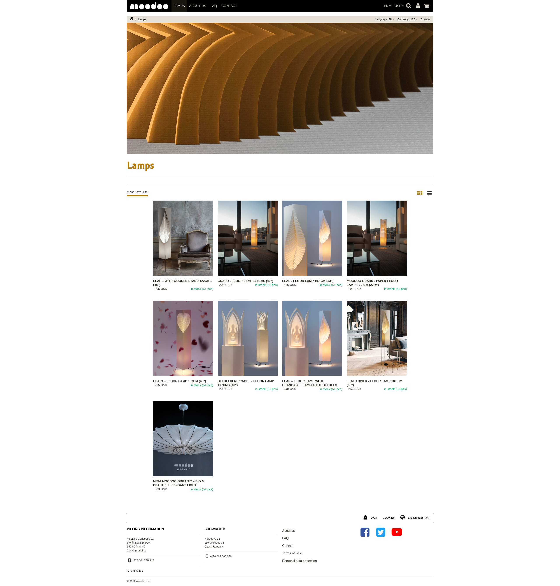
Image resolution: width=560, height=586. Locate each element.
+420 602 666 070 (221, 556)
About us (197, 6)
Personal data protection (299, 561)
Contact (229, 6)
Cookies (425, 19)
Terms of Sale (292, 553)
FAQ (213, 6)
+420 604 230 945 (143, 560)
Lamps (179, 6)
